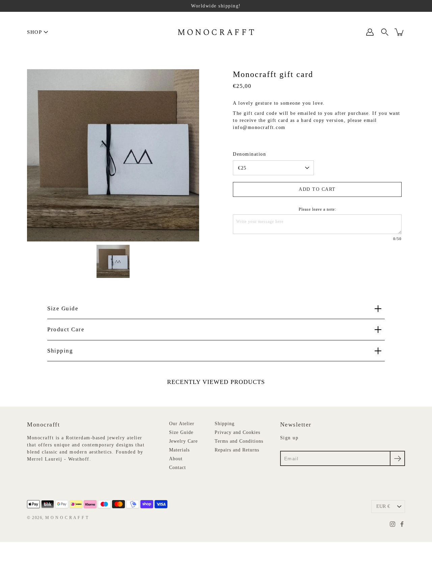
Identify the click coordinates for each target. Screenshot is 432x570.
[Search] (384, 32)
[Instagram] (392, 524)
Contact (177, 467)
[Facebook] (402, 524)
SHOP (34, 32)
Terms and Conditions (239, 441)
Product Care (65, 329)
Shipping (60, 350)
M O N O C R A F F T (66, 517)
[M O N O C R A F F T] (216, 32)
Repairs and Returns (237, 449)
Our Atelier (181, 423)
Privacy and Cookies (237, 432)
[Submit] (397, 458)
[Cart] (399, 32)
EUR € (383, 506)
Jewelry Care (183, 441)
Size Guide (62, 308)
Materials (179, 449)
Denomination (249, 154)
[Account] (369, 32)
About (176, 458)
